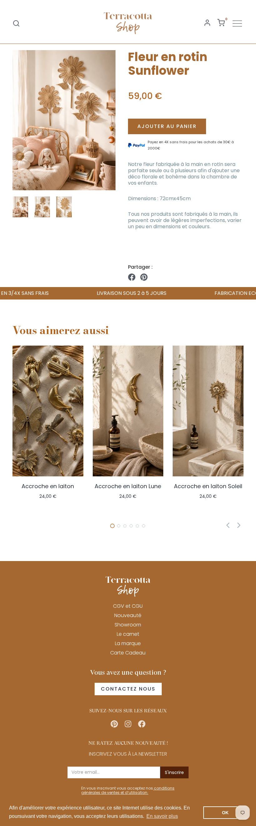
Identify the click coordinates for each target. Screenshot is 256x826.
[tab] (112, 526)
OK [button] (225, 812)
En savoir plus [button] (162, 816)
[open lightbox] (64, 120)
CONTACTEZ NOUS (128, 688)
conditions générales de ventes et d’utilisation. (128, 790)
